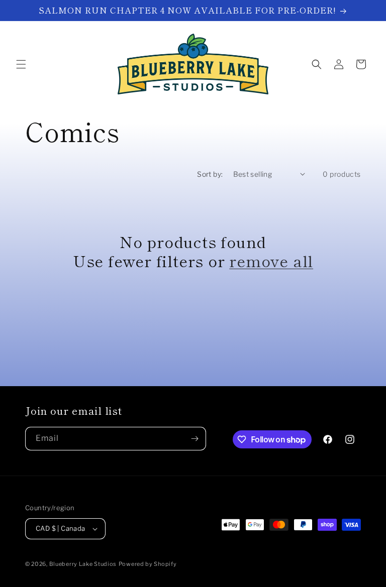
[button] (21, 64)
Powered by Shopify (148, 563)
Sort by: (210, 174)
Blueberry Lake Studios (83, 563)
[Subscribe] (194, 438)
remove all (271, 260)
